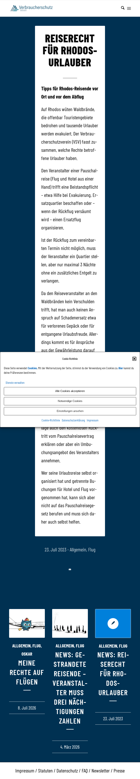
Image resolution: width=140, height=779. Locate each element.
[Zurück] (14, 663)
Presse (119, 770)
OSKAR (27, 653)
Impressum (92, 420)
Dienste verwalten (15, 383)
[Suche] (121, 8)
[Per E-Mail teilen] (70, 569)
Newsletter (101, 770)
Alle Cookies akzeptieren (70, 391)
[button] (134, 359)
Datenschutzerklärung (73, 420)
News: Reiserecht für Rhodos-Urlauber (113, 673)
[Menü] (129, 8)
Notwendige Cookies (70, 401)
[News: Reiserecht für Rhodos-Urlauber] (113, 623)
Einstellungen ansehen (70, 411)
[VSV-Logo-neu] (33, 8)
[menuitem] (121, 8)
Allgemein (78, 549)
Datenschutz (67, 770)
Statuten (45, 770)
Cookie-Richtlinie (51, 420)
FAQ (85, 770)
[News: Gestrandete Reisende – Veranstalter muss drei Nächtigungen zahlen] (70, 623)
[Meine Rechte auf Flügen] (27, 623)
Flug (91, 549)
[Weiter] (125, 663)
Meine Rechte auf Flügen (27, 672)
